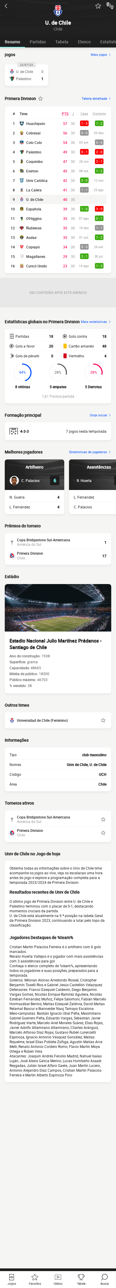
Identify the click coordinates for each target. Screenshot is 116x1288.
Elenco (84, 42)
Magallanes (35, 256)
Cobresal (33, 133)
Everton (32, 171)
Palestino (33, 152)
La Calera (34, 190)
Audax (31, 237)
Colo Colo (34, 142)
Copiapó (33, 247)
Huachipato (35, 123)
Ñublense (33, 228)
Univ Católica (37, 180)
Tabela (61, 42)
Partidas (38, 42)
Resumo (12, 42)
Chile (102, 784)
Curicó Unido (36, 266)
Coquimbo (34, 161)
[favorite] (98, 6)
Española (33, 209)
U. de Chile (34, 199)
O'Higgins (34, 218)
